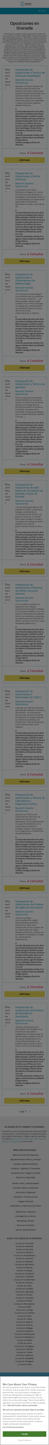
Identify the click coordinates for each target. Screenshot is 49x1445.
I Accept (24, 1434)
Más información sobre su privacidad (22, 1405)
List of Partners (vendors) (13, 1427)
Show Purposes (24, 1440)
